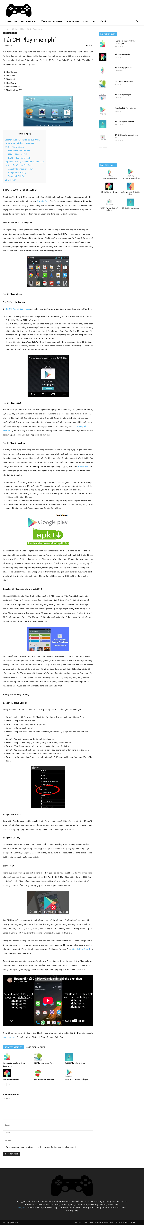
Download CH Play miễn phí (76, 1079)
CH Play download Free (44, 1063)
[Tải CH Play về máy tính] (17, 1073)
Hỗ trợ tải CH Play (17, 29)
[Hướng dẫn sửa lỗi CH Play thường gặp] (17, 1057)
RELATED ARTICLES (13, 1047)
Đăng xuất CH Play (17, 176)
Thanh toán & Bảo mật (104, 1222)
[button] (137, 21)
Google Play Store (80, 949)
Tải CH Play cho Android (75, 1063)
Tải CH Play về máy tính (12, 1079)
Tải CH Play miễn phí (14, 147)
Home (5, 29)
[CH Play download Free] (48, 1057)
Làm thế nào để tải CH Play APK (20, 143)
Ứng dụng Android (51, 21)
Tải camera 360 (29, 21)
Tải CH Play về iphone (123, 68)
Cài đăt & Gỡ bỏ (121, 1222)
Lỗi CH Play (10, 180)
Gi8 (93, 21)
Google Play (43, 201)
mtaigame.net (9, 1037)
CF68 (85, 21)
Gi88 (24, 1207)
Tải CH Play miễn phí (123, 95)
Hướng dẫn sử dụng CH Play (18, 165)
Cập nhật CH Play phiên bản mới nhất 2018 (24, 161)
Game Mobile (72, 21)
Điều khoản (88, 1222)
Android (82, 466)
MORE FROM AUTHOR (35, 1047)
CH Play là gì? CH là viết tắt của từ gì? (22, 140)
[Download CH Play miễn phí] (79, 1073)
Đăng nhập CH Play (17, 172)
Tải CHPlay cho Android (19, 150)
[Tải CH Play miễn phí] (102, 97)
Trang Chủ (11, 21)
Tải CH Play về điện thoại (44, 1079)
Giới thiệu (77, 1222)
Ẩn (29, 134)
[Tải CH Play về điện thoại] (48, 1073)
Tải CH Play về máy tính (19, 158)
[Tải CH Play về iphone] (102, 70)
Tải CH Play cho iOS (17, 154)
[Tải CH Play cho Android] (79, 1057)
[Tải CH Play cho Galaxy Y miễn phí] (102, 138)
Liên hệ (102, 21)
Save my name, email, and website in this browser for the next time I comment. (41, 1147)
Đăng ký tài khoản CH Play (20, 169)
